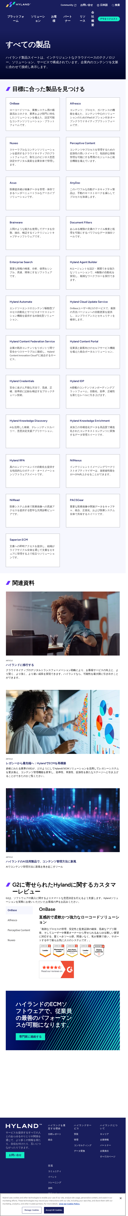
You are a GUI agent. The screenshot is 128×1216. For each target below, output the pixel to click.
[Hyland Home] (18, 5)
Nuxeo (11, 940)
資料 (50, 1188)
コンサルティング (82, 1145)
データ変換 (79, 1151)
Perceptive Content (19, 930)
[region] (63, 1204)
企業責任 (104, 1151)
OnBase (12, 910)
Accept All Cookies (54, 1210)
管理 (76, 1139)
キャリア (104, 1134)
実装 (76, 1134)
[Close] (120, 1198)
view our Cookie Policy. (69, 1203)
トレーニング (54, 1182)
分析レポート (54, 1134)
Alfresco (12, 920)
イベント (52, 1177)
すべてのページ (107, 1156)
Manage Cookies (32, 1210)
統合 (50, 1139)
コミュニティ (54, 1171)
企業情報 (104, 1139)
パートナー (105, 1145)
